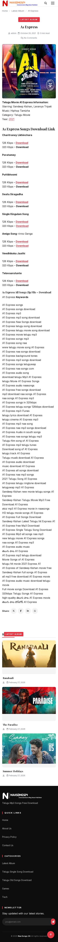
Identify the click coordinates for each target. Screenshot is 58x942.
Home (5, 11)
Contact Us (7, 845)
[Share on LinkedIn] (28, 611)
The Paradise (10, 724)
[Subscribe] (53, 922)
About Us (6, 828)
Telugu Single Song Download (17, 871)
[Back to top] (50, 934)
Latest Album (18, 11)
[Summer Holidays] (29, 750)
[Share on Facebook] (21, 611)
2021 (11, 119)
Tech (4, 897)
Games (5, 888)
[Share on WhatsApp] (35, 611)
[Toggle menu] (53, 3)
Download (22, 142)
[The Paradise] (29, 704)
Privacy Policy (9, 837)
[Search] (46, 3)
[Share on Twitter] (14, 611)
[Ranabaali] (29, 657)
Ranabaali (8, 678)
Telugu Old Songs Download (17, 880)
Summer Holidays (13, 771)
